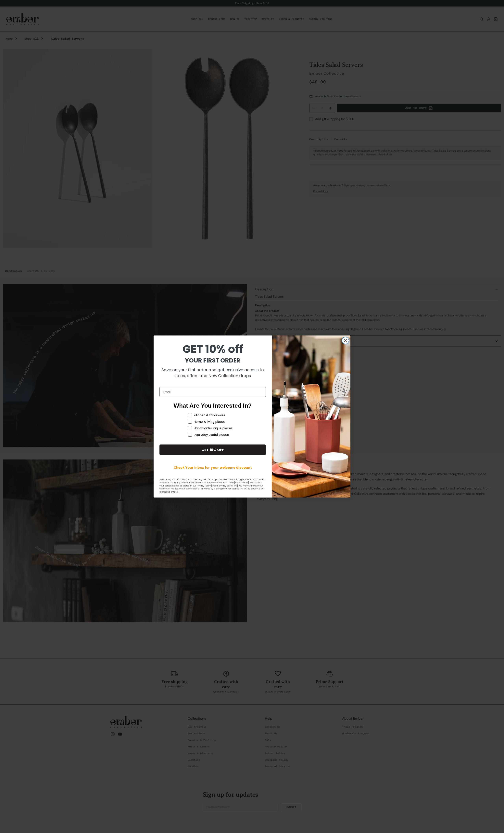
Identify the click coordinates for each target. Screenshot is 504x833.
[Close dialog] (345, 340)
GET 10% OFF (212, 449)
